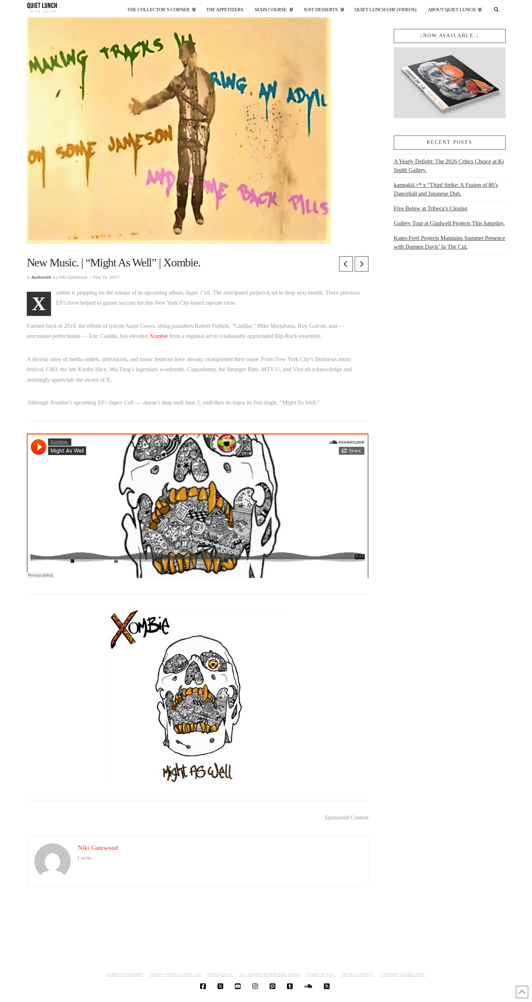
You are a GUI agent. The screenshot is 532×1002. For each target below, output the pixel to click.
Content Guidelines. (403, 974)
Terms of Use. (320, 974)
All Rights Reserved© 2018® (269, 974)
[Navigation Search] (496, 8)
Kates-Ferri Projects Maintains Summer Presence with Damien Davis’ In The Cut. (449, 242)
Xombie (158, 336)
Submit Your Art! (125, 974)
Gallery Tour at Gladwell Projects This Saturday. (449, 223)
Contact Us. (220, 974)
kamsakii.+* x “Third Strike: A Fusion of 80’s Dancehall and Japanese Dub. (446, 189)
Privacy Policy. (358, 974)
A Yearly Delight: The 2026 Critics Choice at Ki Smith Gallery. (449, 165)
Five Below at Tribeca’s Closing (430, 208)
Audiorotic (41, 277)
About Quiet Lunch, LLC (176, 974)
